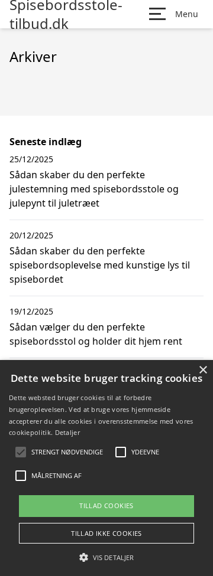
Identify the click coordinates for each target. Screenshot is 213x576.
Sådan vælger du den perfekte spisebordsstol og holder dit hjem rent (95, 334)
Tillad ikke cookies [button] (106, 533)
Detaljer (67, 432)
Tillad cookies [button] (106, 505)
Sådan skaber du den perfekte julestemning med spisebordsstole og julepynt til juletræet (94, 189)
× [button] (202, 370)
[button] (106, 557)
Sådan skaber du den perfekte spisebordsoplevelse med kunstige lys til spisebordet (99, 265)
